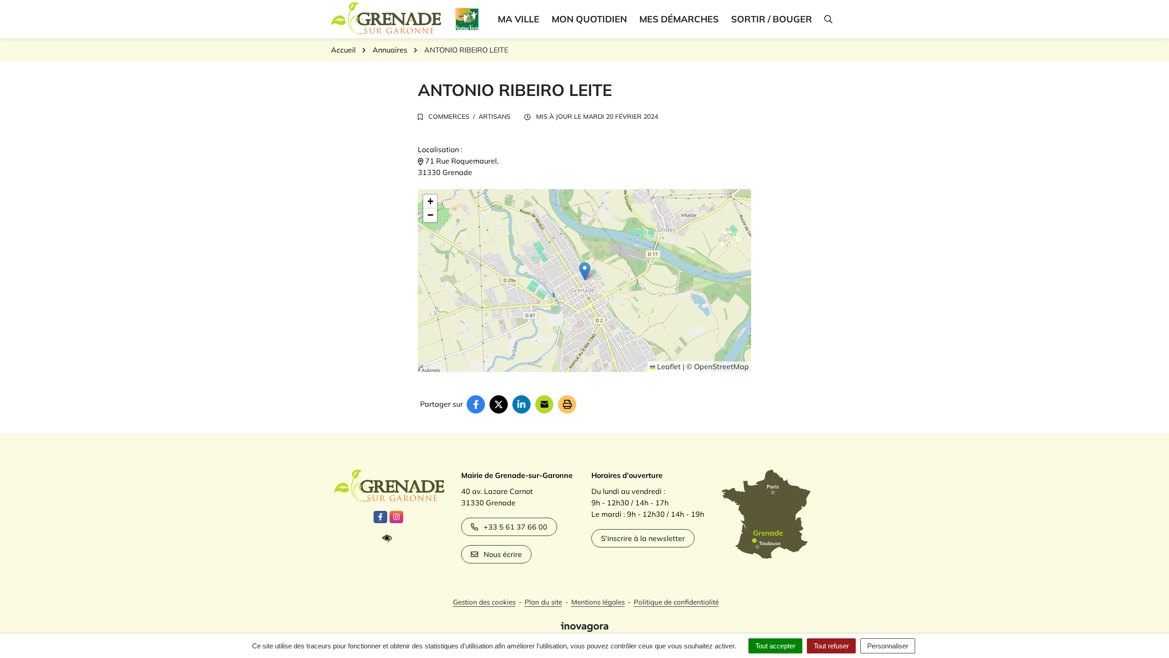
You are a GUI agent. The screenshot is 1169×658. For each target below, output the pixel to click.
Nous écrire (503, 554)
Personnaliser (887, 646)
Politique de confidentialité (676, 602)
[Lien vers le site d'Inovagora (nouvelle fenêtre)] (584, 626)
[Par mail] (544, 404)
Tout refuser (831, 646)
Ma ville (518, 19)
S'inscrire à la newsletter (643, 538)
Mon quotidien (589, 19)
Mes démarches (679, 19)
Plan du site (543, 602)
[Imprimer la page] (567, 404)
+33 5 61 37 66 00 (516, 526)
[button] (827, 19)
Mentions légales (598, 602)
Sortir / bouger (771, 19)
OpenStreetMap (721, 366)
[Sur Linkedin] (521, 404)
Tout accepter (775, 646)
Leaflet (668, 366)
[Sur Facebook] (476, 404)
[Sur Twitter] (499, 404)
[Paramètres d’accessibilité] (389, 538)
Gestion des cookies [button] (484, 602)
